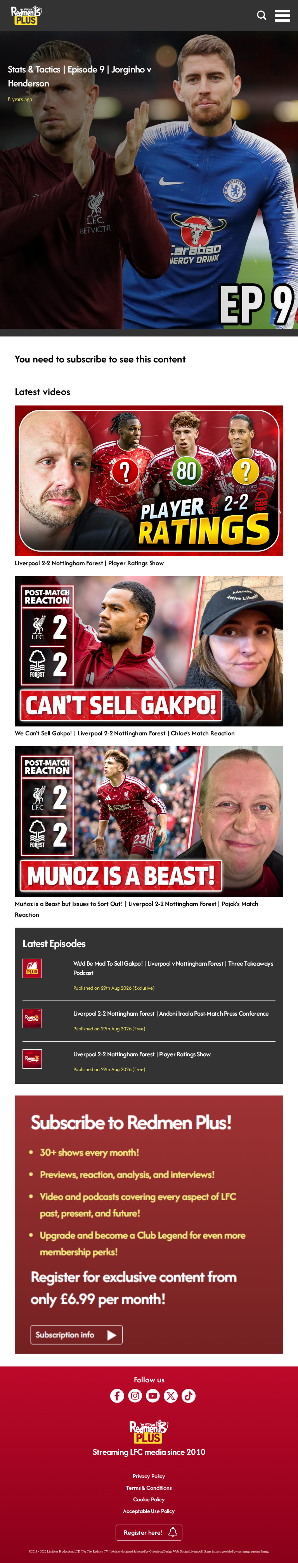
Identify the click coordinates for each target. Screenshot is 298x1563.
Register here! (144, 1532)
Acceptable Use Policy (149, 1511)
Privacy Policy (149, 1476)
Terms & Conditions (149, 1488)
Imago (265, 1551)
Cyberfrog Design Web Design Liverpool (175, 1551)
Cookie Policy (149, 1499)
